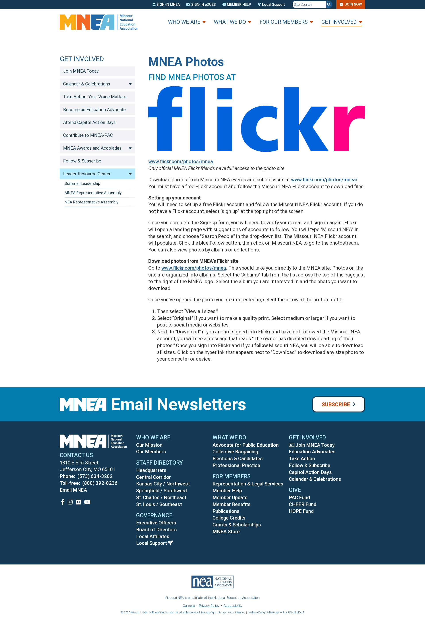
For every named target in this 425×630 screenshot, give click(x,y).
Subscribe (336, 404)
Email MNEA (73, 490)
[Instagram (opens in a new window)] (70, 502)
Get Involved (339, 22)
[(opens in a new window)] (256, 150)
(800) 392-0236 (100, 483)
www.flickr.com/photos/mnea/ (324, 179)
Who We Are (184, 22)
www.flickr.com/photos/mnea (180, 161)
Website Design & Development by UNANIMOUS (276, 612)
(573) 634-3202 (95, 476)
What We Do (230, 22)
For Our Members (284, 22)
